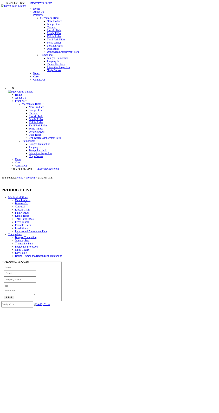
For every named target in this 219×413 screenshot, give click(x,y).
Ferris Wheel (54, 42)
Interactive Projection (58, 67)
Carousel (51, 27)
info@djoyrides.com (41, 2)
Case (17, 162)
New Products (54, 21)
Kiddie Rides (54, 36)
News (18, 159)
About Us (20, 97)
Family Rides (54, 33)
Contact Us (21, 165)
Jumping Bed (54, 61)
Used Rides (53, 48)
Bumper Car (53, 24)
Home (18, 94)
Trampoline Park (56, 64)
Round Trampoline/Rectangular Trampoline (38, 255)
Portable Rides (55, 45)
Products (19, 100)
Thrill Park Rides (56, 39)
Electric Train (54, 30)
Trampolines (46, 54)
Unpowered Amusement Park (63, 51)
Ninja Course (54, 70)
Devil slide (21, 252)
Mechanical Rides (49, 17)
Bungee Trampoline (57, 58)
